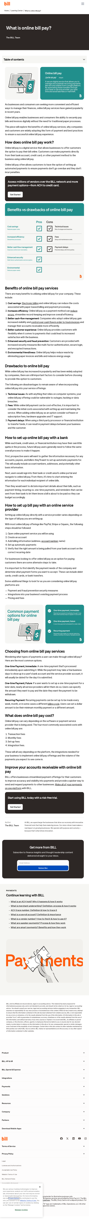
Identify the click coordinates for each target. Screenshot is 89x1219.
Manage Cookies (21, 1210)
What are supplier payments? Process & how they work (38, 923)
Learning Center (17, 11)
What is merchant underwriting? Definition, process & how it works (43, 906)
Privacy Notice (14, 1198)
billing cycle (53, 704)
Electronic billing (30, 303)
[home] (8, 4)
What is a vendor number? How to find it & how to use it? (39, 919)
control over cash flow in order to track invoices (55, 322)
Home (6, 11)
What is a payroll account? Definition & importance (36, 915)
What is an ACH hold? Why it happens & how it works (36, 902)
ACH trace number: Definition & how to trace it (34, 910)
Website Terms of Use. (28, 1200)
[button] (82, 4)
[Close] (39, 1186)
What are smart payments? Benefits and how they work (38, 927)
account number (49, 541)
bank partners (45, 1200)
